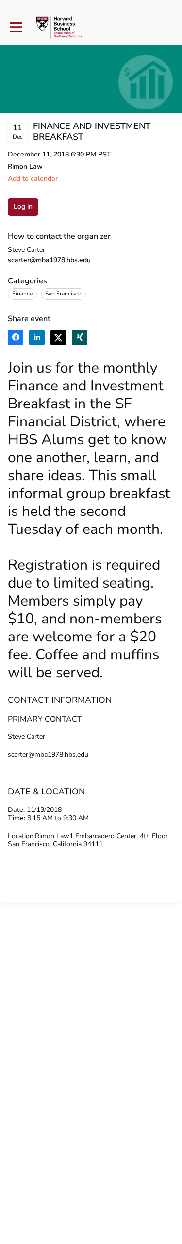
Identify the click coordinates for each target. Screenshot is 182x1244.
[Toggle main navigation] (15, 27)
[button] (33, 178)
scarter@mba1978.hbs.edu (49, 259)
